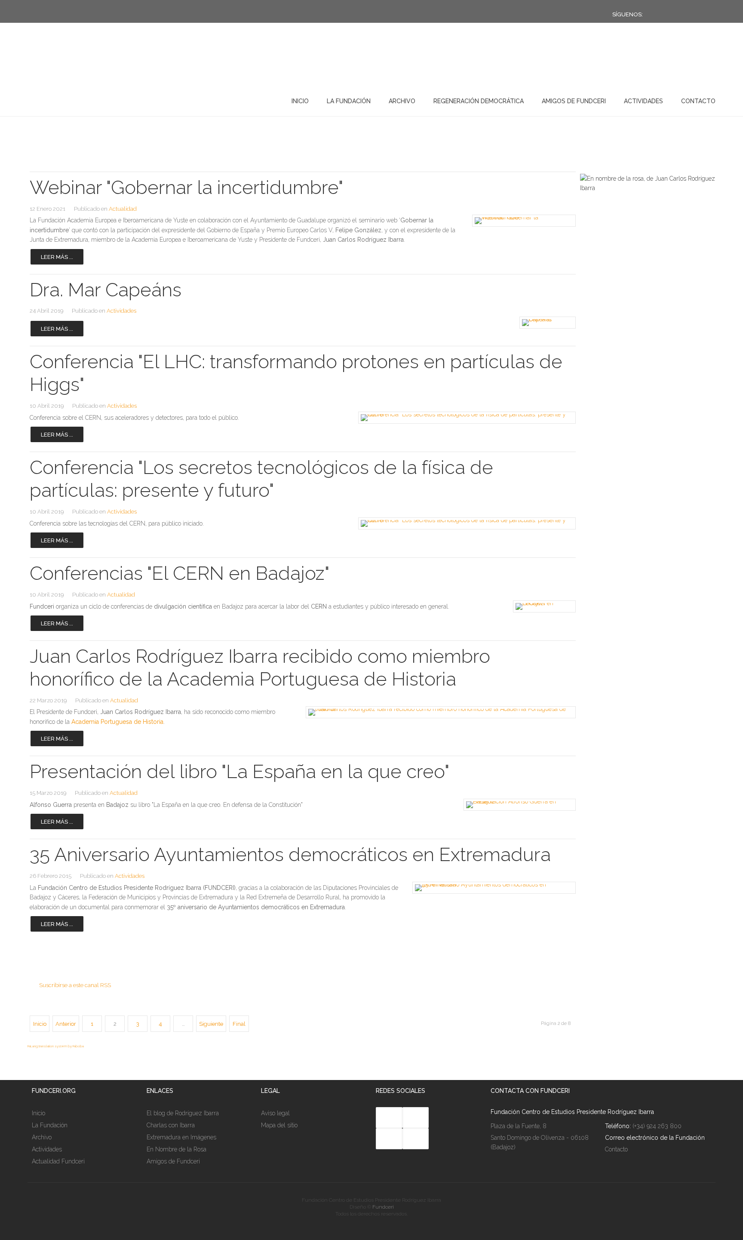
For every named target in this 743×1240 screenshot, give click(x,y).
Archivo (402, 101)
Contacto (698, 101)
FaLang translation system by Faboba (56, 1046)
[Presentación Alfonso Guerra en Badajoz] (516, 805)
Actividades (643, 101)
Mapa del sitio (279, 1125)
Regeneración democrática (478, 101)
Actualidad (123, 209)
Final (239, 1024)
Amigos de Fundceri (574, 101)
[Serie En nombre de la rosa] (647, 188)
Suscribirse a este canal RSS (75, 985)
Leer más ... (57, 257)
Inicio (300, 101)
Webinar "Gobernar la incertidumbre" (186, 187)
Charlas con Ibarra (171, 1125)
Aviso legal (275, 1113)
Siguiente (211, 1024)
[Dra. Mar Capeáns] (546, 323)
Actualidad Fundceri (58, 1161)
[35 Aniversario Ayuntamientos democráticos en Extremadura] (490, 888)
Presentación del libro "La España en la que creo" (239, 771)
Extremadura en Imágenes (181, 1137)
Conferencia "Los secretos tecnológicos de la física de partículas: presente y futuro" (261, 478)
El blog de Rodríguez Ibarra (183, 1113)
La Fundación (349, 101)
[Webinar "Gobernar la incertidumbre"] (521, 221)
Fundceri (383, 1207)
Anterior (65, 1024)
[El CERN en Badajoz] (543, 606)
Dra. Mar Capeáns (105, 290)
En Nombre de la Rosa (176, 1149)
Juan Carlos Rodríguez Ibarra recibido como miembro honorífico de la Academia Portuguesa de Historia (260, 667)
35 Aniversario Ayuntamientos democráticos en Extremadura (290, 854)
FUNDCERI (74, 99)
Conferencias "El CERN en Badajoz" (179, 573)
